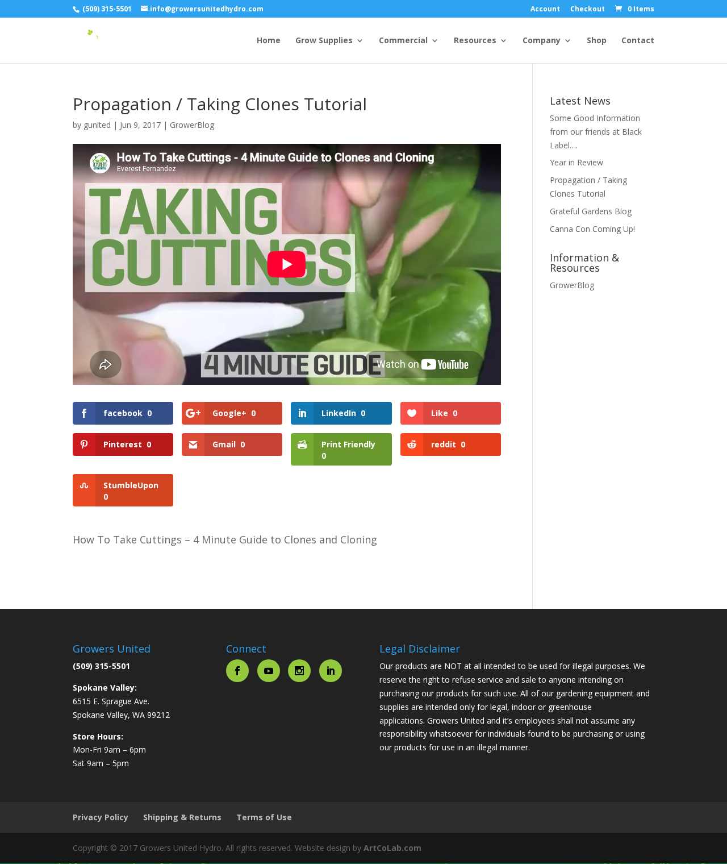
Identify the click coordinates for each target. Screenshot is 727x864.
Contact (637, 40)
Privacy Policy (100, 817)
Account (545, 10)
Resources (475, 40)
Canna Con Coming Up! (592, 228)
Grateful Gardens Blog (591, 211)
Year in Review (576, 162)
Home (269, 40)
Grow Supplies (324, 40)
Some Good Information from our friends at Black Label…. (596, 132)
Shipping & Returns (182, 817)
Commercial (403, 40)
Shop (597, 40)
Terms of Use (264, 817)
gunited (97, 124)
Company (542, 40)
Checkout (587, 10)
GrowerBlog (192, 124)
